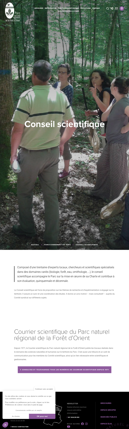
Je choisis (16, 416)
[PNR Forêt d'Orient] (16, 12)
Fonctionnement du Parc (57, 245)
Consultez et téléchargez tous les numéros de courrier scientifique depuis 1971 (65, 370)
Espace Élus (106, 424)
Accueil (35, 245)
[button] (5, 425)
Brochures (106, 403)
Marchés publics (109, 417)
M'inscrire (73, 417)
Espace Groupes (108, 410)
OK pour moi (42, 416)
